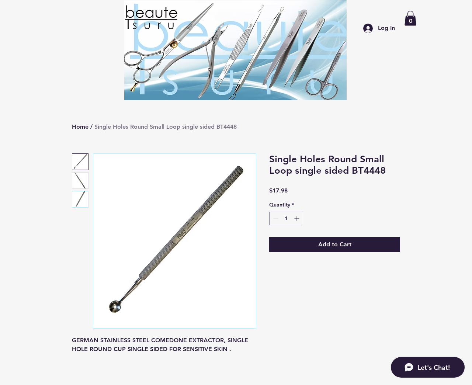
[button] (410, 18)
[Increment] (297, 218)
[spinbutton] (286, 218)
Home (80, 126)
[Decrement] (275, 218)
